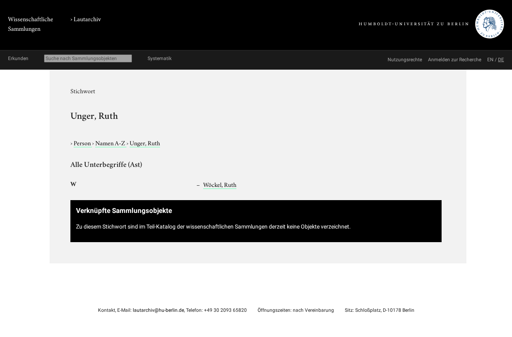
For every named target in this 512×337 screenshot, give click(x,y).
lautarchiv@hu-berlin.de (158, 310)
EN (490, 59)
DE (501, 59)
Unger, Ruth (145, 142)
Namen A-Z (110, 142)
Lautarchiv (87, 18)
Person (83, 142)
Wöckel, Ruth (219, 184)
